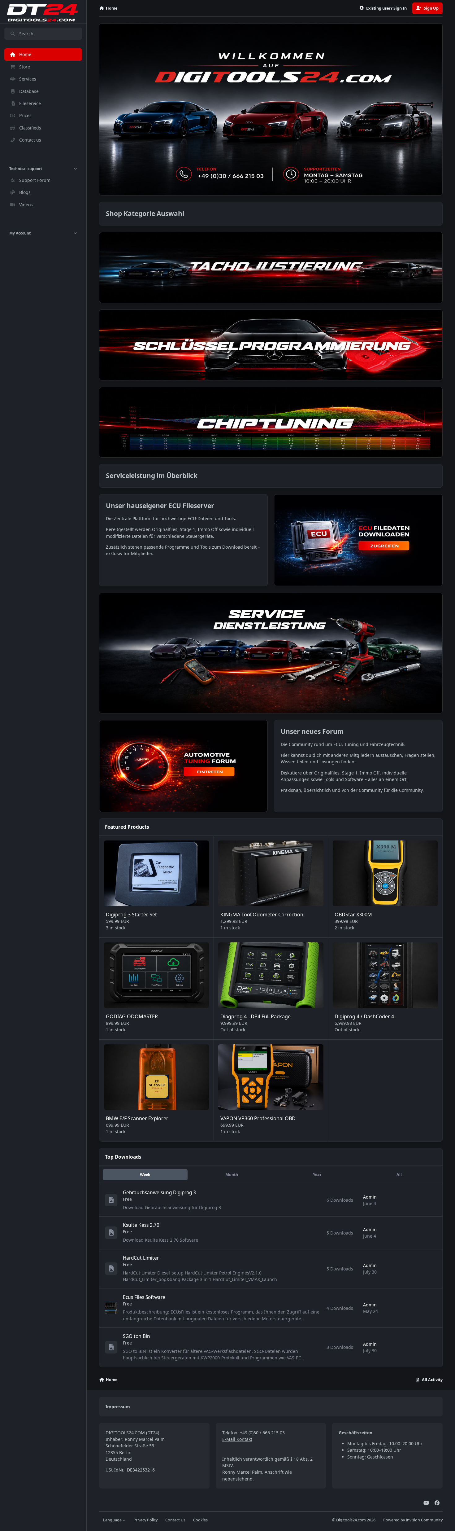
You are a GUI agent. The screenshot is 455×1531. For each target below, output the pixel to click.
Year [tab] (317, 1174)
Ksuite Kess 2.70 (141, 1225)
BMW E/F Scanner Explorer (137, 1118)
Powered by (413, 1520)
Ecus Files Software (144, 1297)
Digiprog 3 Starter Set (131, 914)
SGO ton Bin (136, 1336)
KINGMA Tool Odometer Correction (261, 914)
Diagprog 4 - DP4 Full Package (255, 1016)
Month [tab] (231, 1174)
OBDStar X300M (353, 914)
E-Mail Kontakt (237, 1439)
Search (26, 34)
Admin (370, 1197)
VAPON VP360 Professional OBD (258, 1118)
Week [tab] (145, 1174)
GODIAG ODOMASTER (132, 1016)
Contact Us (175, 1520)
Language (113, 1520)
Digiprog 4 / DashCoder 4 (364, 1016)
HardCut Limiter (141, 1258)
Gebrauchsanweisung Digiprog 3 (159, 1192)
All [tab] (399, 1174)
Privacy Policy (145, 1520)
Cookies (200, 1520)
